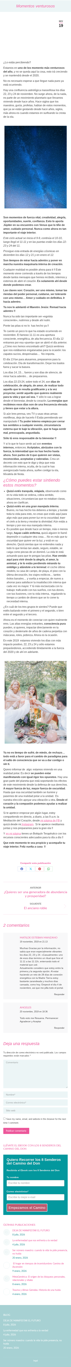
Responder (59, 994)
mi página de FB (50, 820)
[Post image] (6, 1232)
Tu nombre (13, 1177)
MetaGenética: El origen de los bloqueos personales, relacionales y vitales (38, 1278)
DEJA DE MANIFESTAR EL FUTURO (31, 1230)
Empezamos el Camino (27, 1207)
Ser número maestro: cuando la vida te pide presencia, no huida (40, 1252)
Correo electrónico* (17, 1191)
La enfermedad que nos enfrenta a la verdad (34, 1240)
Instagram (27, 824)
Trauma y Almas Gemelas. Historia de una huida (36, 1290)
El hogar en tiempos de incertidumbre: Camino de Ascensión (38, 1265)
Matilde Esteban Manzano (38, 937)
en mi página (13, 833)
